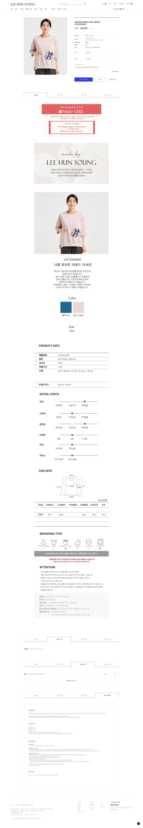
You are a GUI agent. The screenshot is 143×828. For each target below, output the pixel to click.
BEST (16, 9)
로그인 (110, 3)
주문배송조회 (91, 804)
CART (99, 79)
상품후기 (59, 95)
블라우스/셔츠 (28, 9)
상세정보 (36, 95)
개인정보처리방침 (24, 805)
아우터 (21, 9)
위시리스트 (91, 806)
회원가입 (115, 3)
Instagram (102, 804)
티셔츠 (41, 9)
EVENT (65, 9)
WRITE (105, 674)
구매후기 (79, 804)
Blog (101, 802)
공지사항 (79, 802)
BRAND (53, 9)
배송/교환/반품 (107, 95)
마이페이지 (121, 3)
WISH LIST (113, 79)
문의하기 (79, 806)
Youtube (102, 806)
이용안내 (17, 805)
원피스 (35, 9)
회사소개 (12, 805)
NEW (12, 9)
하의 (46, 9)
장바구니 (129, 3)
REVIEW (59, 9)
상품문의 (82, 95)
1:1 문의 (103, 3)
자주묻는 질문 (80, 811)
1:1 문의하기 (91, 809)
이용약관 (31, 805)
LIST (115, 674)
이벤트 (78, 809)
